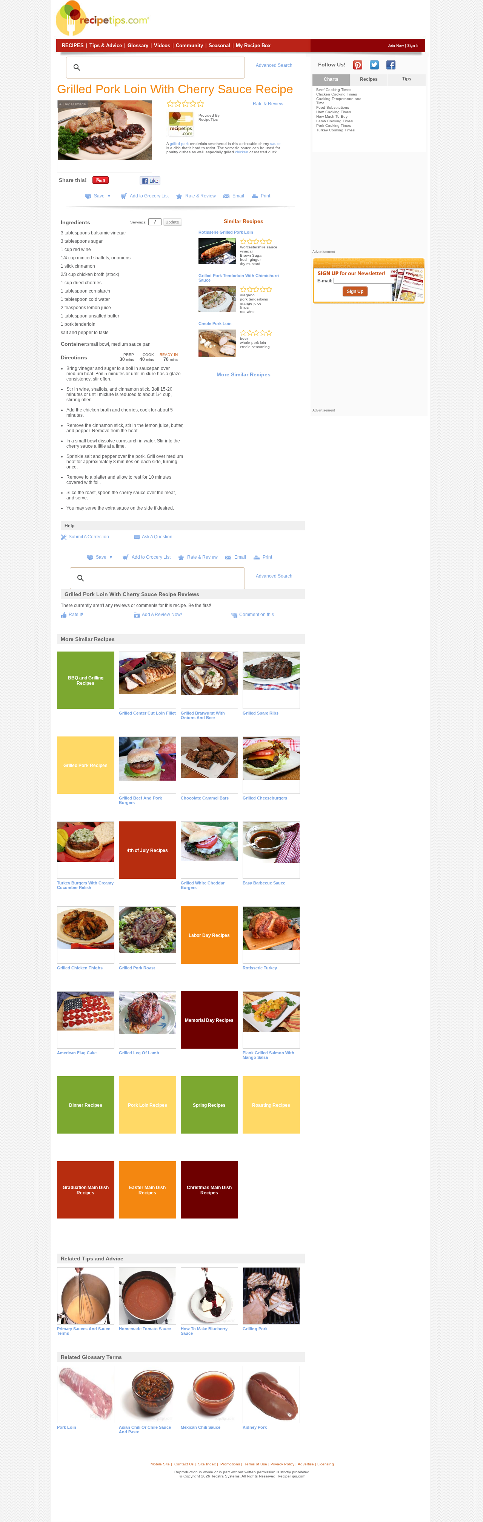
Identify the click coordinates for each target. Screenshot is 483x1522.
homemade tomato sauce (145, 1328)
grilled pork (179, 144)
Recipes (73, 45)
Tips (406, 79)
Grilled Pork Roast (137, 968)
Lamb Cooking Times (334, 121)
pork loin (66, 1427)
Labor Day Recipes (209, 935)
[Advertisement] (288, 20)
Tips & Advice (105, 45)
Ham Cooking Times (333, 112)
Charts (331, 79)
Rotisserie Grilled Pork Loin (225, 232)
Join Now (396, 45)
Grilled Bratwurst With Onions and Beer (203, 715)
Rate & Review (268, 103)
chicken (241, 152)
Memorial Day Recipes (209, 1020)
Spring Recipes (209, 1105)
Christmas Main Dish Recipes (209, 1190)
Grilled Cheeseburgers (265, 798)
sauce (275, 144)
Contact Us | (185, 1464)
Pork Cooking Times (333, 125)
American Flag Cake (77, 1053)
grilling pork (255, 1328)
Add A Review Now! (162, 614)
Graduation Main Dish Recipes (86, 1190)
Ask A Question (157, 536)
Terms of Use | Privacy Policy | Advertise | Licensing (289, 1464)
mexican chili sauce (200, 1427)
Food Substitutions (332, 107)
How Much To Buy (332, 116)
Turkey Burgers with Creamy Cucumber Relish (85, 885)
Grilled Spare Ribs (260, 713)
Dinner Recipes (85, 1105)
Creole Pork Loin (215, 323)
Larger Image (72, 104)
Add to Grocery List (149, 196)
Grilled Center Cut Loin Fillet (147, 713)
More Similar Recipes (244, 374)
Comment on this (256, 614)
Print (265, 196)
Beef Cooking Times (333, 90)
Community (189, 45)
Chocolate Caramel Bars (205, 798)
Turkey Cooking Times (335, 130)
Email (238, 196)
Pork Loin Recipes (147, 1105)
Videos (162, 45)
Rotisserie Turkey (260, 968)
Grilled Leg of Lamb (139, 1053)
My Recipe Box (253, 45)
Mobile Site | (161, 1464)
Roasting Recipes (271, 1105)
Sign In (413, 45)
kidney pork (255, 1427)
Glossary (138, 45)
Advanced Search (274, 65)
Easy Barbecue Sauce (264, 883)
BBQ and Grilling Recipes (85, 680)
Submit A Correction (89, 536)
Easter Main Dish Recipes (147, 1190)
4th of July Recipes (147, 850)
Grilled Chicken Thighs (80, 968)
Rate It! (76, 614)
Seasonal (219, 45)
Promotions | (231, 1464)
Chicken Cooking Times (336, 94)
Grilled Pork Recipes (85, 765)
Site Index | (208, 1464)
